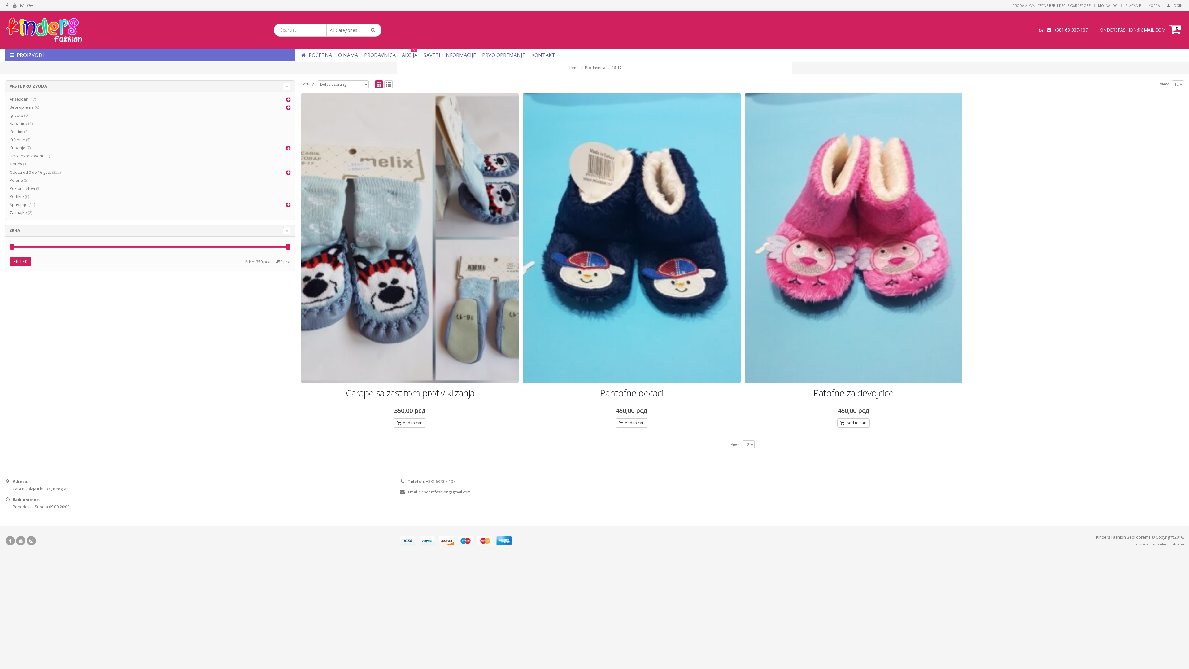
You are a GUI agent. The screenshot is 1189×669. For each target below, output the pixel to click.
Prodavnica (380, 55)
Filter (20, 262)
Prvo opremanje (503, 55)
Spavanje (19, 204)
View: (1164, 84)
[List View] (388, 84)
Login (1177, 5)
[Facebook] (7, 5)
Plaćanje (1133, 5)
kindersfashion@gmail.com (446, 492)
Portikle (17, 196)
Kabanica (18, 123)
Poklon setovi (22, 188)
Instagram (31, 540)
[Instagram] (22, 5)
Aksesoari (19, 99)
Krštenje (17, 139)
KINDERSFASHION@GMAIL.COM (1132, 30)
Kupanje (17, 148)
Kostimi (16, 131)
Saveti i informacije (450, 55)
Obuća (16, 164)
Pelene (16, 180)
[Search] (374, 30)
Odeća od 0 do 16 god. (30, 172)
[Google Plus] (30, 5)
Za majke (18, 212)
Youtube (20, 540)
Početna (319, 55)
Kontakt (543, 55)
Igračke (16, 115)
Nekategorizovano (27, 156)
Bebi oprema (22, 107)
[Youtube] (15, 5)
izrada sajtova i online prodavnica (1160, 544)
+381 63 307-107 (1071, 30)
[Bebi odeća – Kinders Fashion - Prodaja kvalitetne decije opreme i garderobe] (43, 30)
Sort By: (308, 84)
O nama (348, 55)
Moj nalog (1108, 5)
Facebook (10, 540)
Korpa (1154, 5)
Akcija (409, 55)
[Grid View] (379, 84)
